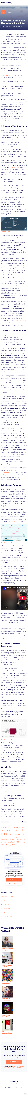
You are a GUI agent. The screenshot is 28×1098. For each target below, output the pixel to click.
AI (1, 827)
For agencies (16, 830)
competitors (14, 167)
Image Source (6, 231)
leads (22, 837)
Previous (6, 821)
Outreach (14, 839)
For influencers (15, 834)
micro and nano (6, 839)
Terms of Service (14, 1090)
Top (17, 842)
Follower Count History (18, 1066)
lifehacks (25, 837)
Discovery (21, 827)
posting (9, 842)
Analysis (5, 827)
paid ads (20, 839)
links (2, 839)
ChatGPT (16, 827)
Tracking (22, 842)
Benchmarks (11, 827)
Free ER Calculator (14, 1061)
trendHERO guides (8, 845)
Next (23, 821)
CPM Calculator (21, 1067)
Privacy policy (19, 1087)
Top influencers (6, 916)
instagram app (12, 837)
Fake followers (5, 830)
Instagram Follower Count (9, 1067)
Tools (13, 842)
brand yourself (20, 320)
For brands (5, 900)
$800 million (12, 521)
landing (19, 837)
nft (10, 839)
